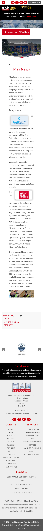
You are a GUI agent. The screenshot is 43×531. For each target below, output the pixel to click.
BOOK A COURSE (34, 2)
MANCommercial (10, 322)
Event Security (32, 429)
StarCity (8, 325)
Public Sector (21, 488)
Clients (11, 442)
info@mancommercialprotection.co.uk (22, 413)
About (11, 432)
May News (21, 69)
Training (11, 448)
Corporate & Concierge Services (21, 477)
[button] (3, 349)
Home (9, 32)
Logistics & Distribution (21, 492)
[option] (21, 349)
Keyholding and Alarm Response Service (32, 435)
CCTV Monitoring (32, 454)
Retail (21, 481)
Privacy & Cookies (11, 457)
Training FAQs (11, 467)
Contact (11, 454)
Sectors (10, 439)
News (16, 32)
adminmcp (9, 45)
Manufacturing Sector (21, 485)
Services (11, 435)
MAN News (8, 316)
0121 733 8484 (22, 411)
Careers (10, 445)
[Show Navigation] (40, 9)
